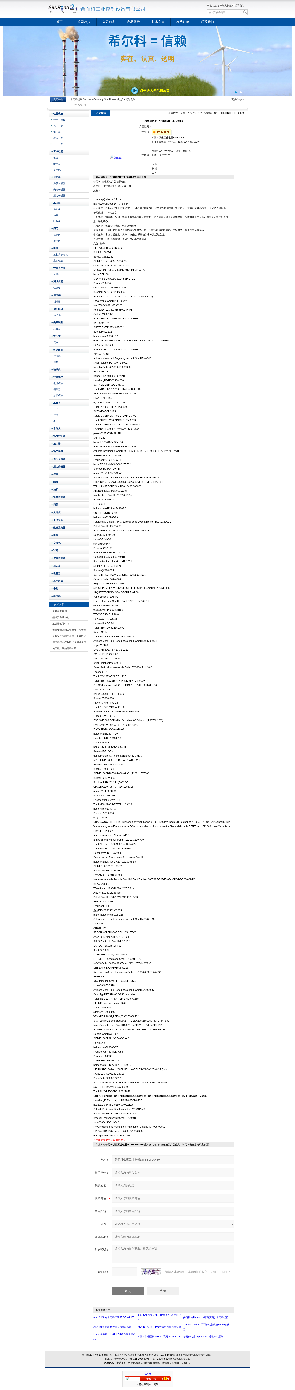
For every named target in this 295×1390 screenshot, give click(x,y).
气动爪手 (58, 415)
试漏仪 (57, 287)
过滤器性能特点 (60, 623)
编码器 (57, 389)
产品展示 (133, 22)
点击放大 (118, 157)
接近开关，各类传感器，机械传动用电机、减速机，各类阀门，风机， (153, 1362)
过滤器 (57, 356)
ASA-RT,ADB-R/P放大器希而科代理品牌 (159, 1327)
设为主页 (214, 5)
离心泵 (57, 209)
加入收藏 (227, 5)
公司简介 (84, 22)
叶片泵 (57, 221)
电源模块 (58, 383)
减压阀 (57, 240)
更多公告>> (237, 99)
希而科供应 (119, 1140)
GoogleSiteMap (181, 1358)
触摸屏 (57, 315)
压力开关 (58, 144)
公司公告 (58, 99)
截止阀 (57, 234)
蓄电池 (57, 169)
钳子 (55, 409)
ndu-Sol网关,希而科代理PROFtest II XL (114, 1317)
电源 (55, 157)
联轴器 (57, 328)
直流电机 (58, 260)
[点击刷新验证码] (151, 1271)
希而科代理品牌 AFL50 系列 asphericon (159, 1336)
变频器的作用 (59, 611)
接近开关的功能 (60, 617)
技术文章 (158, 22)
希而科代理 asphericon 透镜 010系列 (203, 1336)
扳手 (55, 421)
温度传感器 (59, 183)
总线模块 (58, 395)
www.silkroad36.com (194, 1354)
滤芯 (55, 362)
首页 (59, 22)
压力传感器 (59, 195)
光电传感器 (59, 189)
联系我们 (239, 5)
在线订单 (182, 22)
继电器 (57, 132)
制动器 (57, 301)
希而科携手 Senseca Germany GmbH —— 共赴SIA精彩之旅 (102, 99)
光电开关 (58, 126)
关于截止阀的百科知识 (64, 648)
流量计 (57, 274)
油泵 (55, 215)
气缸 (55, 342)
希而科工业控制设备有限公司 (97, 9)
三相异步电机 (60, 254)
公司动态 (108, 22)
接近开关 (58, 138)
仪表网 (147, 1374)
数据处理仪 (59, 120)
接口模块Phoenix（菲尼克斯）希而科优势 (205, 1317)
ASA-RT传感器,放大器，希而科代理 (112, 1327)
